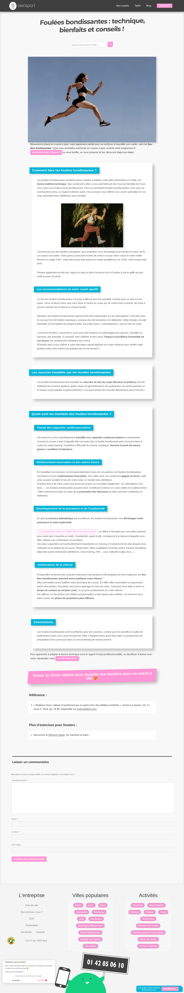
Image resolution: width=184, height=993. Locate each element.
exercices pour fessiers (46, 152)
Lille (81, 918)
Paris (78, 905)
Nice (103, 905)
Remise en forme (148, 925)
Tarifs (138, 5)
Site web (16, 845)
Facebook (26, 932)
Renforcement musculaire (148, 932)
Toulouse (99, 912)
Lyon (91, 905)
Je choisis (16, 980)
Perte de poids (148, 939)
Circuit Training (148, 946)
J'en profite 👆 (170, 989)
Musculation (156, 905)
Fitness (134, 912)
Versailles (90, 946)
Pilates (150, 912)
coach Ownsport (67, 658)
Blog (148, 5)
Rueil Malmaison (90, 932)
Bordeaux (96, 918)
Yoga (163, 912)
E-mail (16, 832)
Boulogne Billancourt (90, 925)
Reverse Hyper (56, 735)
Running (138, 905)
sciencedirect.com (87, 709)
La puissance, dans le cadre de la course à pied (67, 531)
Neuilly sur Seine (90, 939)
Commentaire (19, 780)
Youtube (40, 932)
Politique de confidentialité (14, 972)
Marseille (81, 912)
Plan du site (31, 905)
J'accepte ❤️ (42, 980)
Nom (15, 819)
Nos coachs (122, 5)
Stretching (148, 918)
